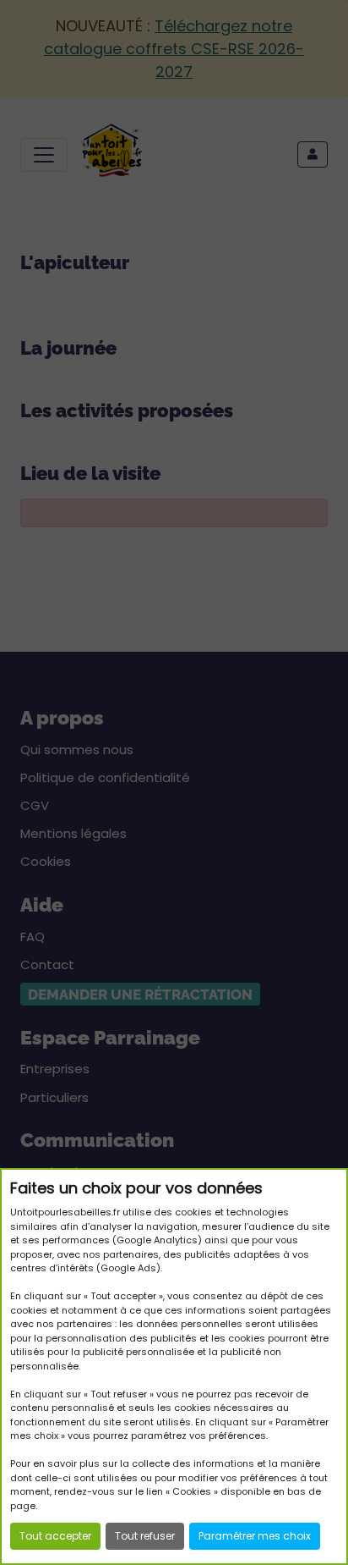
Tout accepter (55, 1536)
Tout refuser (145, 1536)
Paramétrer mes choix (254, 1536)
